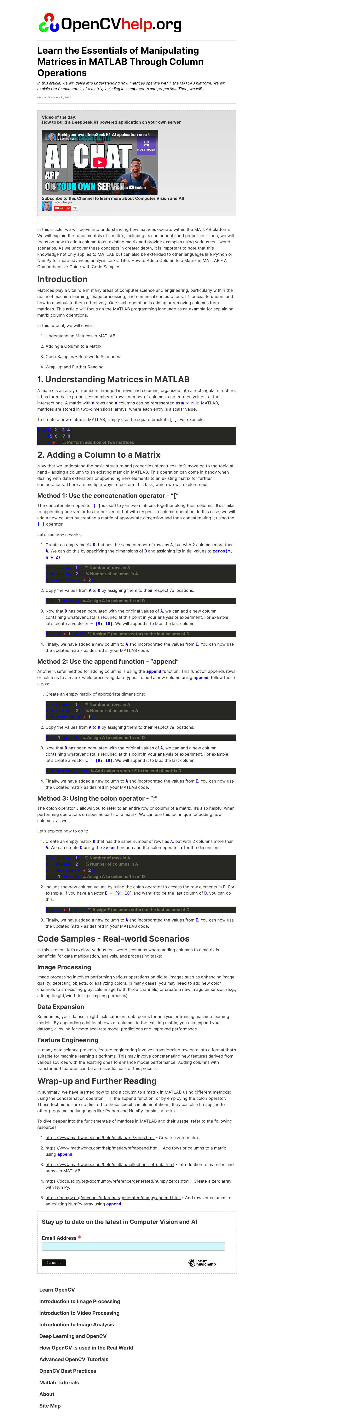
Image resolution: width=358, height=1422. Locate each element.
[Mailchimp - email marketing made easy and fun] (202, 1266)
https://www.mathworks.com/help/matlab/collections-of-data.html (110, 1164)
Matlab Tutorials (59, 1383)
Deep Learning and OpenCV (73, 1336)
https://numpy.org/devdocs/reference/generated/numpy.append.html (113, 1197)
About (46, 1394)
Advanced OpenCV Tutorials (73, 1359)
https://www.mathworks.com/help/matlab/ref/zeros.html (100, 1137)
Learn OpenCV (57, 1290)
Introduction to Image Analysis (76, 1325)
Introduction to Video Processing (79, 1313)
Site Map (50, 1406)
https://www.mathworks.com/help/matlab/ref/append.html (102, 1148)
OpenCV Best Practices (67, 1371)
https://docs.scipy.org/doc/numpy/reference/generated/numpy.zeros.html (117, 1181)
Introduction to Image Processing (79, 1301)
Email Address (61, 1238)
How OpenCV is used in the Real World (86, 1348)
